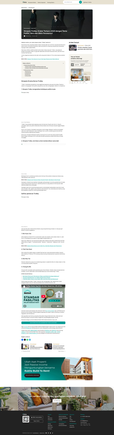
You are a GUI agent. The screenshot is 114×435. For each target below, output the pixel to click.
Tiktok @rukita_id (33, 333)
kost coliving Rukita (50, 310)
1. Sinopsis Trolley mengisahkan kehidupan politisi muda (35, 66)
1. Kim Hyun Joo (28, 71)
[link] (82, 64)
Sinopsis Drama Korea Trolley (29, 65)
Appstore (54, 330)
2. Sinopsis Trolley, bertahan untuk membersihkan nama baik (36, 68)
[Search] (80, 2)
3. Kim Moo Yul (27, 74)
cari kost (26, 326)
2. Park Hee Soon (28, 72)
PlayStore (47, 330)
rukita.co (23, 331)
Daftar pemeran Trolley (28, 70)
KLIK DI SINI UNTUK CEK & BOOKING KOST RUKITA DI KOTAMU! (43, 322)
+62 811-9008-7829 (86, 416)
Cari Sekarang (57, 400)
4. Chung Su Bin (28, 75)
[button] (87, 2)
